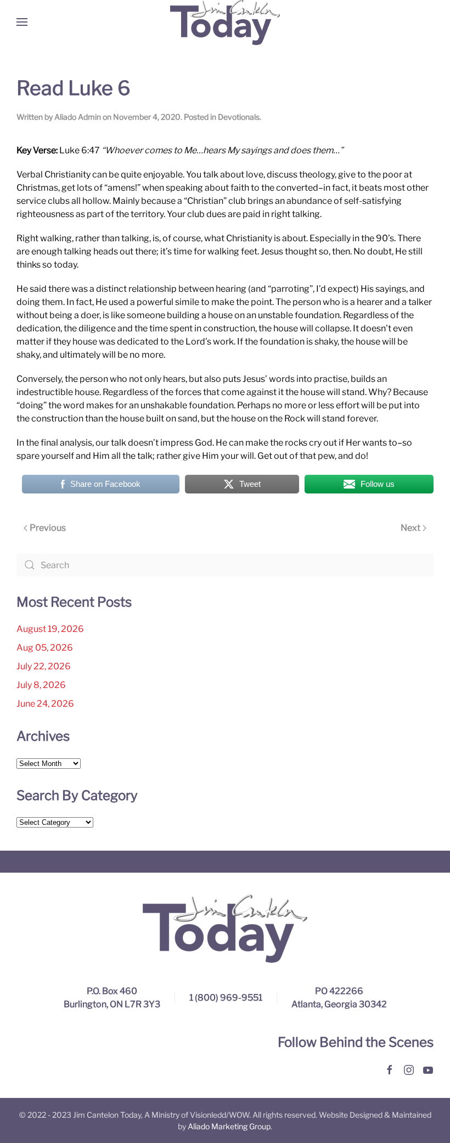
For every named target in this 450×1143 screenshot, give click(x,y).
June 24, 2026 (45, 703)
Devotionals (239, 116)
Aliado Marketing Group (229, 1126)
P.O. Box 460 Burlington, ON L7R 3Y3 (112, 997)
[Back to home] (225, 22)
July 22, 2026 (43, 666)
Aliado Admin (77, 116)
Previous (48, 528)
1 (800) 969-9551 (225, 997)
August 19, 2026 (50, 629)
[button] (21, 22)
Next (410, 528)
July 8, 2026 (41, 685)
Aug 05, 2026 (44, 647)
